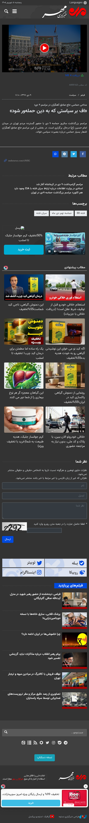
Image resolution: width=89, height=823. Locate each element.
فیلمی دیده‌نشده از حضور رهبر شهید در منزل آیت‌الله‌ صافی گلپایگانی (35, 596)
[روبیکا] (41, 743)
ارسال (8, 539)
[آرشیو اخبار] (29, 743)
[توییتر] (47, 743)
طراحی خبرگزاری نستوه (69, 816)
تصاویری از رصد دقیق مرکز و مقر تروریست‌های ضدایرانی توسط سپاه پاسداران (34, 696)
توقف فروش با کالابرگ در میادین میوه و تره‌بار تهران (34, 676)
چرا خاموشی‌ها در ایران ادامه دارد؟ (41, 634)
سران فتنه (41, 213)
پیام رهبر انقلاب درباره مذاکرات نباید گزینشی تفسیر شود (34, 656)
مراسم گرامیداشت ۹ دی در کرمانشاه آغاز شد (59, 184)
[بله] (59, 743)
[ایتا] (23, 743)
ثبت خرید (24, 249)
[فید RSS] (35, 743)
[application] (44, 48)
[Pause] (49, 251)
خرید (31, 803)
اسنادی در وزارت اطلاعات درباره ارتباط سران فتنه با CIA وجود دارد (48, 189)
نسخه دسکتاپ (44, 757)
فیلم (83, 95)
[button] (44, 47)
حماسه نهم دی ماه (62, 213)
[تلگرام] (65, 743)
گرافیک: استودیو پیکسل (39, 816)
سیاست (72, 95)
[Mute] (55, 251)
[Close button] (86, 786)
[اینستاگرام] (53, 743)
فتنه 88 (81, 213)
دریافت (73, 75)
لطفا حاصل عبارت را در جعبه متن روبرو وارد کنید (60, 524)
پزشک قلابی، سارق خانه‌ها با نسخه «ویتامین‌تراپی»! (40, 616)
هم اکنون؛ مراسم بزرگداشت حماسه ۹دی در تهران (57, 193)
